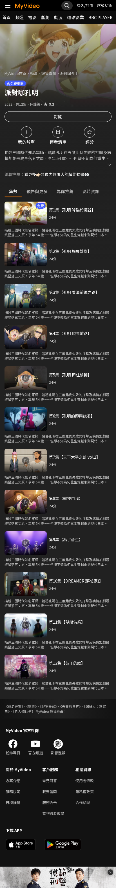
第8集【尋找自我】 (66, 498)
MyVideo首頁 (15, 73)
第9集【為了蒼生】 (66, 539)
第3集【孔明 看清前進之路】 (74, 292)
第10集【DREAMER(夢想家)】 (76, 581)
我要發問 (49, 791)
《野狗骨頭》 (48, 706)
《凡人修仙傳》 (24, 711)
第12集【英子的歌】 (67, 663)
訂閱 (58, 116)
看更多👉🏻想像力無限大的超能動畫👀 (56, 174)
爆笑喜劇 (48, 73)
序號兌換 (104, 5)
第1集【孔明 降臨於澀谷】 (72, 210)
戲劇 (45, 17)
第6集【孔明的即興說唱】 (72, 416)
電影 (32, 17)
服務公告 (49, 802)
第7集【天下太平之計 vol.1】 (74, 457)
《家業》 (31, 706)
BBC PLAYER (100, 17)
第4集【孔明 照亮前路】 (70, 333)
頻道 (19, 17)
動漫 (58, 17)
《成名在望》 (14, 706)
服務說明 (13, 791)
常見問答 (49, 780)
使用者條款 (84, 780)
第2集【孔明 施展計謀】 (70, 251)
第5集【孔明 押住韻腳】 (70, 375)
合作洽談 (82, 802)
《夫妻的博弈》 (70, 706)
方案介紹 (13, 780)
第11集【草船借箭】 (67, 622)
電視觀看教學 (53, 813)
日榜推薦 (13, 802)
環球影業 (75, 17)
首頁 (6, 17)
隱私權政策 (84, 791)
